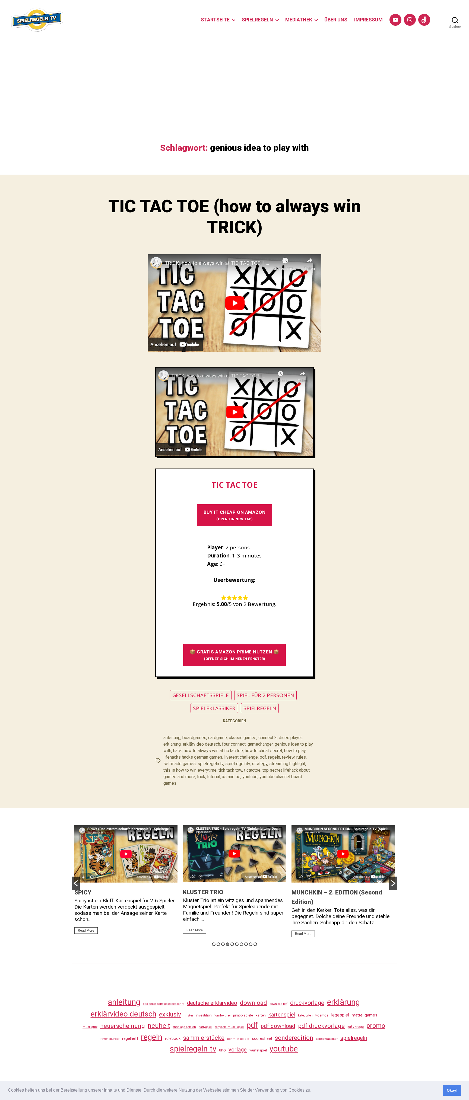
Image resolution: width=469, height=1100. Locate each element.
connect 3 (267, 737)
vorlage (238, 1049)
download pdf (278, 1004)
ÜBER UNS (335, 20)
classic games (242, 737)
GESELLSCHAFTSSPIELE (200, 695)
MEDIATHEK (298, 20)
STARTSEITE (215, 20)
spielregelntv (237, 763)
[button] (313, 1091)
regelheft (130, 1038)
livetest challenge (241, 757)
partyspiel (205, 1027)
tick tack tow (230, 770)
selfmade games (179, 763)
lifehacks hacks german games (192, 757)
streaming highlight (287, 763)
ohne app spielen (184, 1027)
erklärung (172, 744)
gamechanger (260, 744)
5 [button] (232, 944)
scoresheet (262, 1038)
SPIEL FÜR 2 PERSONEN (265, 695)
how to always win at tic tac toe (213, 750)
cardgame (217, 737)
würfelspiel (258, 1050)
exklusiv (170, 1014)
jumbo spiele (243, 1015)
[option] (126, 882)
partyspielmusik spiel (229, 1027)
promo (375, 1026)
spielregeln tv (210, 763)
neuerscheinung (122, 1026)
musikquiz (90, 1027)
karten (261, 1015)
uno (222, 1050)
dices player (290, 737)
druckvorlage (307, 1002)
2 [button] (218, 944)
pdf (263, 757)
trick (201, 776)
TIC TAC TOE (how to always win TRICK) (234, 217)
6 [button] (237, 944)
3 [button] (223, 944)
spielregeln (353, 1038)
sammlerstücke (203, 1037)
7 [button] (241, 944)
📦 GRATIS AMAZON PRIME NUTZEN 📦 (234, 655)
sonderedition (294, 1037)
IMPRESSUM (368, 20)
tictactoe (252, 770)
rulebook (172, 1038)
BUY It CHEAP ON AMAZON (234, 515)
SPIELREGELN (257, 20)
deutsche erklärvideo (212, 1003)
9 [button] (250, 944)
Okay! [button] (452, 1090)
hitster (188, 1015)
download (253, 1002)
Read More (86, 930)
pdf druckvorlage (321, 1025)
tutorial (213, 776)
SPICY (82, 892)
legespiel (340, 1015)
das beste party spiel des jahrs (163, 1004)
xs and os (231, 776)
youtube (250, 776)
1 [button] (214, 944)
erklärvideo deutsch (201, 744)
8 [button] (246, 944)
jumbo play (222, 1015)
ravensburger (109, 1039)
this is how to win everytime (190, 770)
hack (177, 750)
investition (204, 1015)
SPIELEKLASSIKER (214, 708)
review (288, 757)
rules (301, 757)
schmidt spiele (238, 1039)
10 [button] (255, 944)
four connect (234, 744)
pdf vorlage (355, 1027)
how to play (295, 750)
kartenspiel (281, 1014)
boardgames (194, 737)
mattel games (364, 1015)
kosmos (321, 1015)
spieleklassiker (327, 1039)
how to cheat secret (263, 750)
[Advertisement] (234, 102)
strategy (259, 763)
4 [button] (227, 944)
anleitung (171, 737)
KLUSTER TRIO (203, 892)
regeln (274, 757)
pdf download (278, 1026)
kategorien (305, 1015)
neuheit (159, 1026)
